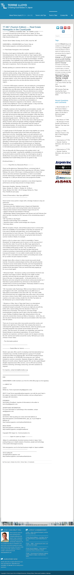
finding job (60, 47)
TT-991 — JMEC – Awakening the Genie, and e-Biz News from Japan (37, 544)
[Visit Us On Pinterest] (65, 26)
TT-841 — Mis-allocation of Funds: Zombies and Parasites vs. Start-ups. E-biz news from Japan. (62, 123)
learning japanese (60, 61)
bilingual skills (68, 44)
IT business (57, 55)
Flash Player (63, 93)
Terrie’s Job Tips (40, 15)
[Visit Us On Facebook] (61, 26)
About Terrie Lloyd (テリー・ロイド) (20, 15)
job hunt (59, 59)
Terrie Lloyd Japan (61, 79)
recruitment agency (59, 68)
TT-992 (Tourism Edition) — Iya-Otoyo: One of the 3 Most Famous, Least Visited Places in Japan (37, 539)
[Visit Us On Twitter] (58, 26)
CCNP (65, 45)
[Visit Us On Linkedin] (63, 30)
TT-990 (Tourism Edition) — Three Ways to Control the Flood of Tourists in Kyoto (36, 549)
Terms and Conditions (40, 573)
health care (57, 51)
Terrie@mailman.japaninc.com (11, 454)
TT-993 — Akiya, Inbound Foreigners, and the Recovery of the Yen (37, 533)
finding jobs (66, 47)
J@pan (5, 440)
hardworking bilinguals (60, 49)
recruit (64, 66)
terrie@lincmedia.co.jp (21, 370)
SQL (70, 70)
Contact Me (64, 15)
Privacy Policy (30, 573)
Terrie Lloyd (62, 75)
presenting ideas (64, 64)
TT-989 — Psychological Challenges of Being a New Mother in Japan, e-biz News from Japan (37, 555)
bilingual (62, 44)
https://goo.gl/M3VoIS (22, 195)
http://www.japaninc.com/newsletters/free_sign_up (17, 418)
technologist (57, 72)
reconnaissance (58, 66)
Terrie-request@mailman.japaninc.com (22, 393)
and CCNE (57, 44)
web (57, 82)
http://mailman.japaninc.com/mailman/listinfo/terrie (17, 46)
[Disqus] (27, 491)
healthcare (67, 49)
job (56, 59)
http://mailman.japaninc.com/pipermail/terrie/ (15, 429)
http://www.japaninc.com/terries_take (13, 427)
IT (70, 53)
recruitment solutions (63, 70)
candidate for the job (59, 45)
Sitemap (48, 573)
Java (62, 57)
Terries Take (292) (60, 86)
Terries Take (24, 462)
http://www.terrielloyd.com (10, 37)
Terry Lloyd (7, 462)
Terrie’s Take (53, 15)
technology (63, 72)
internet (63, 53)
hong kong (67, 51)
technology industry (64, 74)
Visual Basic (65, 80)
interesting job (58, 53)
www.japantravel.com (9, 56)
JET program (67, 57)
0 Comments (31, 462)
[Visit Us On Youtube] (69, 26)
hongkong (62, 51)
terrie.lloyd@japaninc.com (24, 389)
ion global (67, 53)
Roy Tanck (63, 91)
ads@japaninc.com (8, 411)
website (60, 82)
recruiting (68, 66)
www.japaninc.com (10, 447)
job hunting (66, 59)
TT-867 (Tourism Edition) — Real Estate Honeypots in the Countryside (22, 28)
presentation (58, 64)
